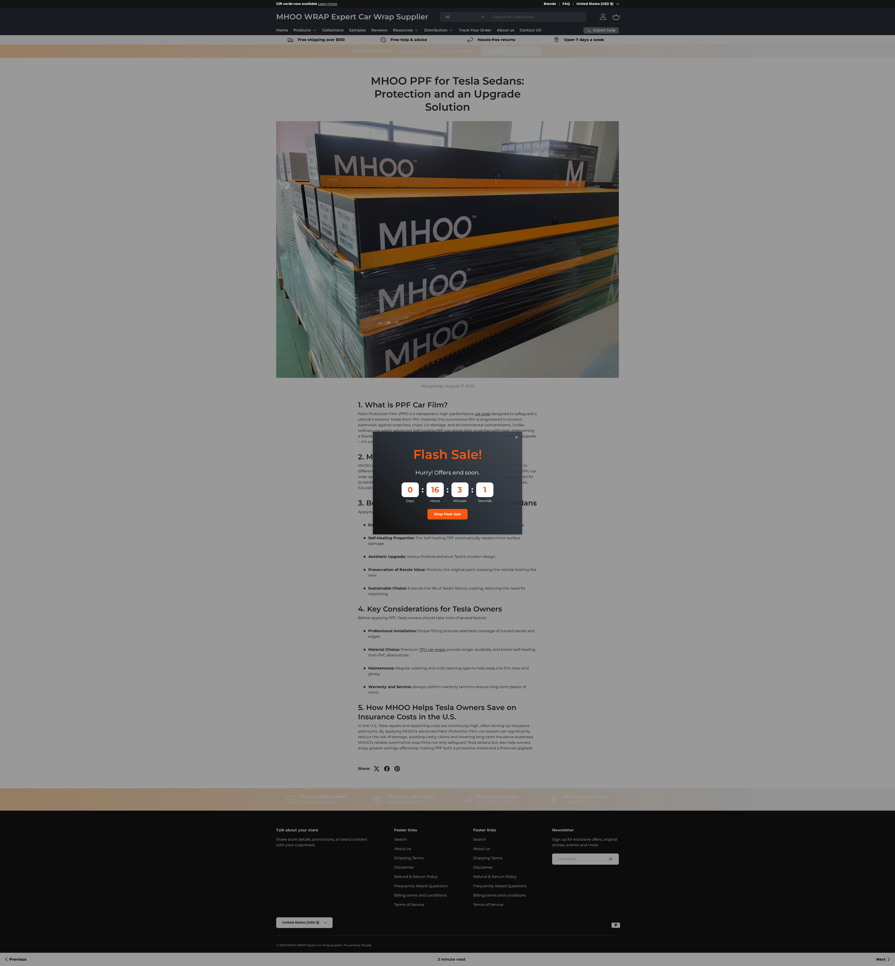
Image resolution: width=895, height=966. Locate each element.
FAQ (566, 4)
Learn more (327, 4)
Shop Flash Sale (447, 514)
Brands (550, 4)
